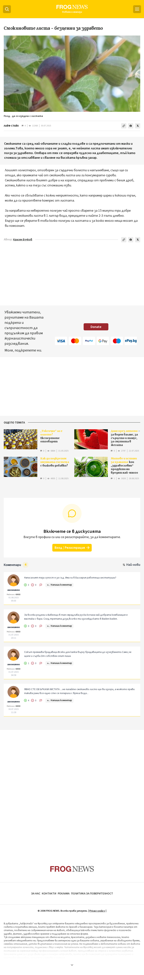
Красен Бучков (22, 240)
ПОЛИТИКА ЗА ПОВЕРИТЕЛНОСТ (92, 893)
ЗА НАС (35, 893)
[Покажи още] (72, 965)
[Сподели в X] (137, 125)
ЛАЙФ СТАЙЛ (11, 126)
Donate (96, 327)
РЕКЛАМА (64, 893)
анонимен (13, 590)
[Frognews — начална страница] (72, 869)
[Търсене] (7, 9)
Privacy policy (97, 911)
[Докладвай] (41, 585)
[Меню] (137, 9)
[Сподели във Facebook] (130, 125)
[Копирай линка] (123, 125)
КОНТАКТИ (49, 893)
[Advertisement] (72, 274)
